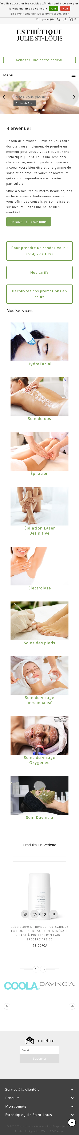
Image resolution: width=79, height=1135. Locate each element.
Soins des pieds (39, 642)
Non (65, 8)
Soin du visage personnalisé (39, 700)
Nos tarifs (39, 272)
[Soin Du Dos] (39, 396)
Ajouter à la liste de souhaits (44, 914)
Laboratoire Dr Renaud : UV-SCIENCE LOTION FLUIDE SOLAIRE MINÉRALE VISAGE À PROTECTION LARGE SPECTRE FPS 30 (39, 933)
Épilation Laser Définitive (39, 531)
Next (74, 97)
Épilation (39, 473)
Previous (5, 97)
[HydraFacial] (39, 341)
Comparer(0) (45, 19)
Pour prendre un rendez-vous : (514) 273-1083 (39, 250)
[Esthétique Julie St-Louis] (39, 34)
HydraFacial (39, 363)
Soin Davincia (39, 817)
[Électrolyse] (39, 566)
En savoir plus (25, 103)
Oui (53, 8)
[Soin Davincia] (39, 795)
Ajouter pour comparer (53, 914)
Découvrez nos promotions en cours (39, 294)
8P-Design (57, 1131)
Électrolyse (39, 588)
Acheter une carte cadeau (40, 60)
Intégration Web (36, 1131)
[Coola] (22, 985)
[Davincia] (57, 985)
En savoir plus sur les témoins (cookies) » (40, 13)
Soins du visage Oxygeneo (39, 760)
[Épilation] (39, 451)
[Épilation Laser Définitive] (39, 506)
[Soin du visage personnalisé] (39, 675)
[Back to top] (72, 1123)
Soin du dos (39, 418)
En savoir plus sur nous (29, 222)
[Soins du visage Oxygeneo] (39, 735)
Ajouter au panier (25, 914)
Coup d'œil (34, 914)
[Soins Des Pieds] (39, 620)
